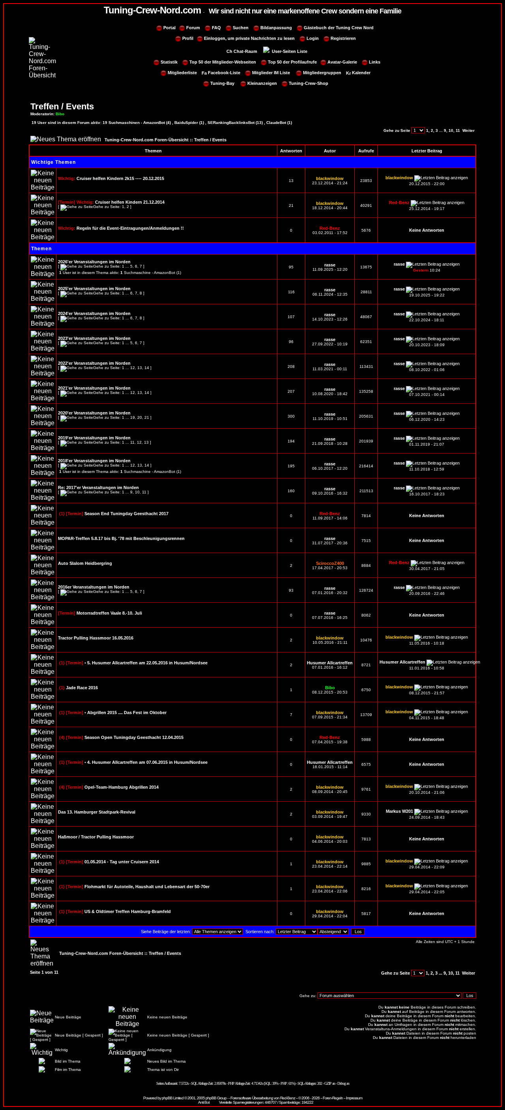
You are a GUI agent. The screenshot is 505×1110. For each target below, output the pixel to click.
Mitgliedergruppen (322, 72)
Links (374, 62)
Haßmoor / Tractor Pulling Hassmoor (96, 836)
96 (291, 341)
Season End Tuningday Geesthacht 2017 (126, 513)
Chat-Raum (246, 51)
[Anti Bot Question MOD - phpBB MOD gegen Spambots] (204, 1102)
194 (291, 441)
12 (132, 368)
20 (139, 417)
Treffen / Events (62, 106)
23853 (366, 180)
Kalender (361, 72)
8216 (366, 889)
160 (291, 491)
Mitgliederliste (182, 72)
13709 (366, 714)
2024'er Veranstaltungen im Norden (94, 313)
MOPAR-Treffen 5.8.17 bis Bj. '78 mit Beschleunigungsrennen (121, 538)
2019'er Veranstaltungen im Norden (94, 437)
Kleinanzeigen (262, 83)
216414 (366, 466)
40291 (366, 205)
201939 (366, 441)
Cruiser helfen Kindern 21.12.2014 (130, 202)
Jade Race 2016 (82, 687)
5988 (366, 739)
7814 (366, 516)
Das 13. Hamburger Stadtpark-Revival (96, 812)
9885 (366, 864)
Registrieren (343, 38)
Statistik (169, 62)
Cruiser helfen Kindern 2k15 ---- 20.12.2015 (120, 178)
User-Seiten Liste (289, 51)
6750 (366, 690)
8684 (366, 565)
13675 (366, 267)
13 (291, 180)
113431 (366, 366)
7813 (366, 839)
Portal (169, 27)
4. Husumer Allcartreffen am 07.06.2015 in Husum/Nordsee (147, 762)
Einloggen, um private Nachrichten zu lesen (249, 38)
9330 (366, 814)
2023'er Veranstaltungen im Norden (94, 338)
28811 (366, 292)
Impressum (354, 1098)
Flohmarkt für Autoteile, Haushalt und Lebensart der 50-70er (146, 886)
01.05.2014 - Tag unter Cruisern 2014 (121, 861)
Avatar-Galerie (341, 62)
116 (291, 292)
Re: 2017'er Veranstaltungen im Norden (98, 487)
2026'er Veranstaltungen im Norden (94, 261)
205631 (366, 416)
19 (132, 417)
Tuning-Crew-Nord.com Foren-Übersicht (147, 139)
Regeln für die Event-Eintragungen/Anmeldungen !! (130, 228)
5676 (366, 230)
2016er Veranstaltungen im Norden (93, 587)
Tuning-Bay (222, 83)
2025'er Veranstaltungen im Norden (94, 288)
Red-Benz (287, 1098)
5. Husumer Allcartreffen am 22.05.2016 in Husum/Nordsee (147, 662)
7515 (366, 540)
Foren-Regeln (333, 1098)
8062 (366, 615)
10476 (366, 640)
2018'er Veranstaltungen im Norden (94, 460)
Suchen (241, 27)
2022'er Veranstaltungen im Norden (94, 363)
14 (146, 368)
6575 (366, 764)
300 (291, 416)
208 (291, 366)
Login (313, 38)
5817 (366, 913)
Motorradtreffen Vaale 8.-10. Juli (109, 613)
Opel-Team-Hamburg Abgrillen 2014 (121, 787)
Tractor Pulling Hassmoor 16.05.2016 (95, 638)
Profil (187, 38)
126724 (366, 590)
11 (458, 130)
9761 (366, 789)
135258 (366, 391)
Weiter (468, 130)
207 (291, 391)
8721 (366, 665)
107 (291, 317)
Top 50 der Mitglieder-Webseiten (222, 62)
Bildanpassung (276, 27)
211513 (366, 491)
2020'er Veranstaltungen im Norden (94, 413)
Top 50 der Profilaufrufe (292, 62)
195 (291, 466)
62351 (366, 341)
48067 (366, 317)
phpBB (167, 1098)
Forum (193, 27)
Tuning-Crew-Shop (308, 83)
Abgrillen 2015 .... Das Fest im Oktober (126, 712)
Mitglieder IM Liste (271, 72)
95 (291, 267)
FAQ (216, 27)
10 (451, 130)
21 (291, 205)
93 (291, 590)
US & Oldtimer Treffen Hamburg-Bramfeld (127, 911)
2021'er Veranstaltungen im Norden (94, 388)
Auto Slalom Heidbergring (85, 563)
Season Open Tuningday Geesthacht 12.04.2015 (133, 737)
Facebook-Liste (224, 72)
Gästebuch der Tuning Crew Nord (339, 27)
